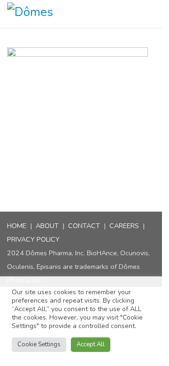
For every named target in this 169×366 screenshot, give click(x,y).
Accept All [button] (91, 344)
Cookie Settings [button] (39, 344)
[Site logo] (39, 14)
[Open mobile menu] (158, 14)
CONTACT (84, 225)
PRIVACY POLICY (33, 239)
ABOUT (47, 225)
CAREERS (124, 225)
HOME (16, 225)
